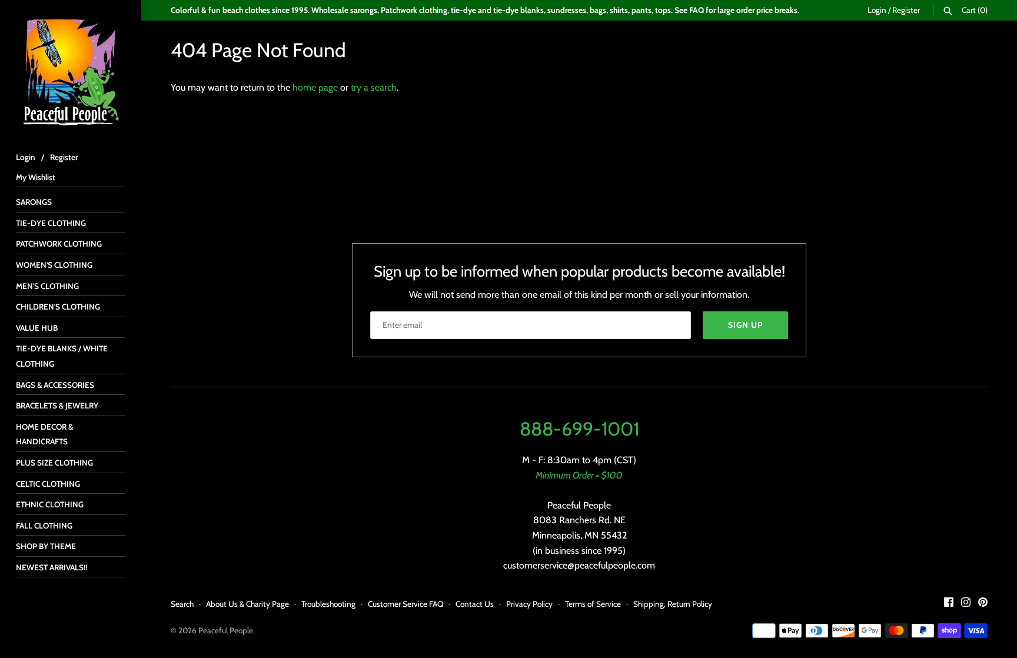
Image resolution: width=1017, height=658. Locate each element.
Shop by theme (46, 546)
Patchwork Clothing (59, 243)
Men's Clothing (47, 286)
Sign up (745, 325)
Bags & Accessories (55, 385)
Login (877, 10)
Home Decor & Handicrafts (44, 434)
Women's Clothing (54, 265)
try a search (374, 87)
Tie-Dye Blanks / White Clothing (62, 356)
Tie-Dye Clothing (51, 223)
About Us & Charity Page (247, 604)
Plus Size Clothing (54, 462)
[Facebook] (948, 604)
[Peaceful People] (70, 70)
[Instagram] (966, 604)
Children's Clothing (58, 306)
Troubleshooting (328, 604)
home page (315, 87)
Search (182, 604)
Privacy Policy (529, 604)
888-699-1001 (579, 428)
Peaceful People (225, 630)
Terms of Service (593, 604)
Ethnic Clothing (50, 504)
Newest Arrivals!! (51, 567)
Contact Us (475, 604)
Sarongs (34, 202)
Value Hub (37, 328)
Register (906, 10)
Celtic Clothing (48, 483)
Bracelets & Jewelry (57, 405)
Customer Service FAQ (405, 604)
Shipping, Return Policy (672, 604)
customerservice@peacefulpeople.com (579, 565)
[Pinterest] (983, 604)
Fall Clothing (44, 525)
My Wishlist (35, 177)
